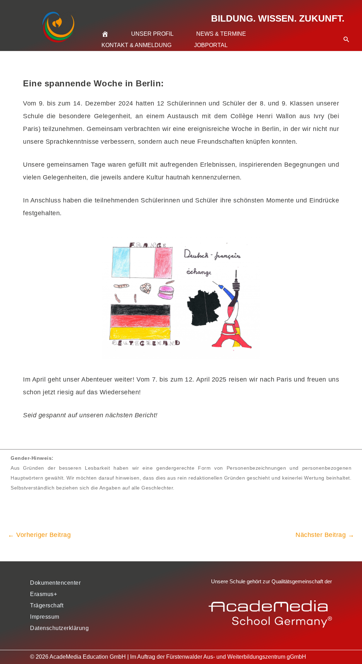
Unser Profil (152, 34)
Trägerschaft (46, 605)
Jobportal (211, 45)
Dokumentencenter (55, 583)
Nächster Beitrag (325, 535)
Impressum (44, 617)
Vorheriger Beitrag (39, 535)
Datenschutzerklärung (59, 628)
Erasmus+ (43, 594)
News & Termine (221, 34)
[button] (346, 30)
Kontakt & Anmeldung (136, 45)
